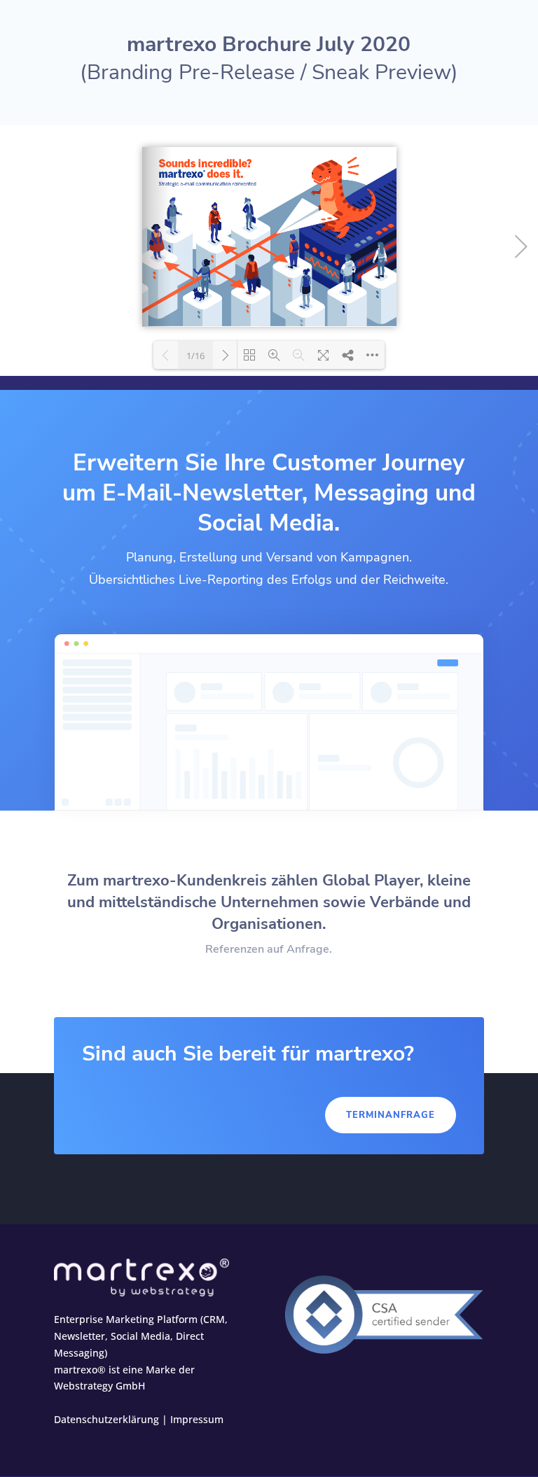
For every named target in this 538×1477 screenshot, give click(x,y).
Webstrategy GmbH (99, 1385)
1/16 (195, 355)
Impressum (196, 1419)
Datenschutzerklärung (106, 1419)
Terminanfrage (390, 1115)
